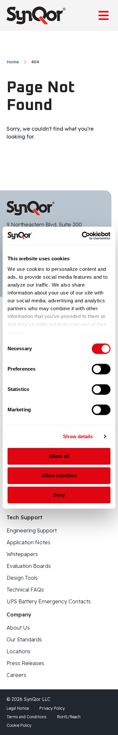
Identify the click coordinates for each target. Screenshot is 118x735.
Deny (59, 495)
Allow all (59, 456)
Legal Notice (18, 708)
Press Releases (25, 663)
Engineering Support (32, 530)
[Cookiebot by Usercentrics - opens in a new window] (83, 235)
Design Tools (22, 577)
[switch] (101, 369)
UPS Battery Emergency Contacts (49, 601)
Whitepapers (22, 554)
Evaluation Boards (29, 566)
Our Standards (24, 639)
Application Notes (28, 542)
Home (13, 61)
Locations (18, 651)
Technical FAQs (25, 589)
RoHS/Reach (69, 716)
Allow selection (59, 475)
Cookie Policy (19, 725)
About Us (18, 627)
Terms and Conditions (27, 716)
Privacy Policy (52, 708)
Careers (16, 675)
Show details (78, 436)
